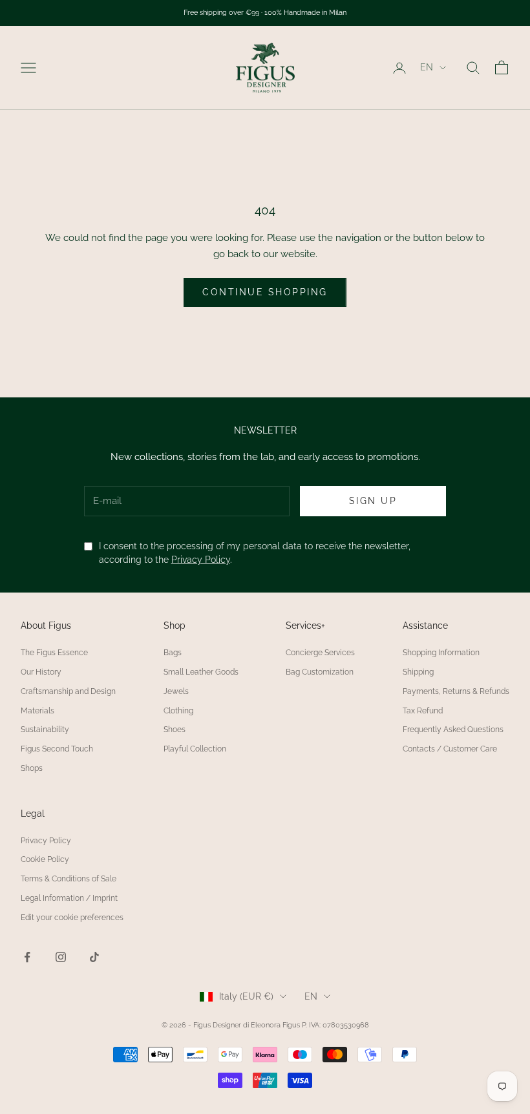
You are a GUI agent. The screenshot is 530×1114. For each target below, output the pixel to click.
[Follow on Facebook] (27, 957)
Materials (37, 710)
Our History (41, 672)
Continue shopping (265, 292)
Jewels (176, 691)
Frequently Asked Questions (453, 729)
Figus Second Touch (57, 748)
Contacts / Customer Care (450, 748)
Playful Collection (195, 748)
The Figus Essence (54, 652)
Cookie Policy (45, 859)
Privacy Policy (200, 559)
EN (426, 67)
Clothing (178, 710)
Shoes (175, 729)
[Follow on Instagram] (60, 957)
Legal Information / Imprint (69, 898)
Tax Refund (423, 710)
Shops (32, 768)
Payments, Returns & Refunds (456, 691)
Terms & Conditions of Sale (68, 878)
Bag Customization (320, 672)
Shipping (418, 672)
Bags (173, 652)
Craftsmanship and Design (68, 691)
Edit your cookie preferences (72, 917)
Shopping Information (441, 652)
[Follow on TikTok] (94, 957)
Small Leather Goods (201, 672)
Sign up (373, 501)
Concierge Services (320, 652)
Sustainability (45, 729)
